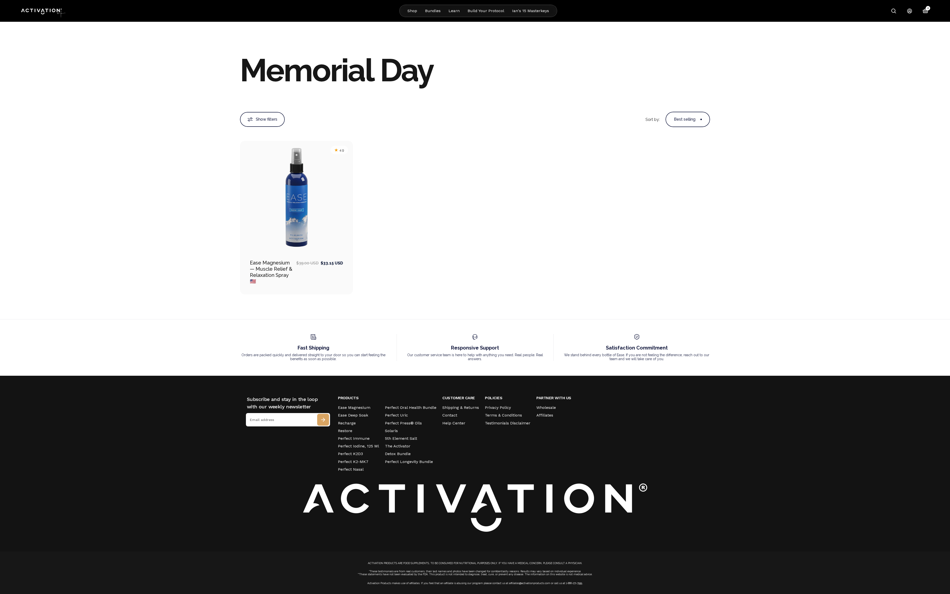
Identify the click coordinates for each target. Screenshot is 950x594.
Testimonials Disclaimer (507, 423)
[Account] (909, 11)
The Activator (397, 446)
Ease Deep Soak (353, 415)
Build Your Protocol (486, 10)
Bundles (433, 10)
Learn (454, 10)
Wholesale (546, 407)
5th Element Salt (401, 438)
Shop (412, 10)
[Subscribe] (323, 420)
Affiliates (544, 415)
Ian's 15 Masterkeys (530, 10)
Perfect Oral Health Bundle (410, 407)
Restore (345, 430)
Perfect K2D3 (350, 453)
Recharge (347, 423)
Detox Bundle (398, 453)
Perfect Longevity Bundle (409, 461)
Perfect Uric (396, 415)
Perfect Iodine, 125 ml (358, 446)
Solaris (391, 430)
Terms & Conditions (503, 415)
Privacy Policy (498, 407)
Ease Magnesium (354, 407)
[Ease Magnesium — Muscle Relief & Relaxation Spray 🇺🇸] (296, 197)
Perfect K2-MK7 (353, 461)
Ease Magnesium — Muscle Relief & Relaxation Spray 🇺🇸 (271, 272)
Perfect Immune (354, 438)
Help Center (453, 423)
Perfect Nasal (351, 469)
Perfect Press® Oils (403, 423)
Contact (449, 415)
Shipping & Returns (460, 407)
